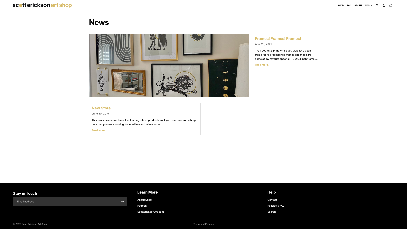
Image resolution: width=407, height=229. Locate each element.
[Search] (377, 5)
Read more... (262, 64)
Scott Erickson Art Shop (34, 224)
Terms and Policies (203, 224)
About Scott (144, 199)
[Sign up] (122, 201)
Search (271, 211)
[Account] (383, 5)
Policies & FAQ (275, 205)
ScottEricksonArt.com (150, 211)
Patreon (142, 205)
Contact (272, 199)
